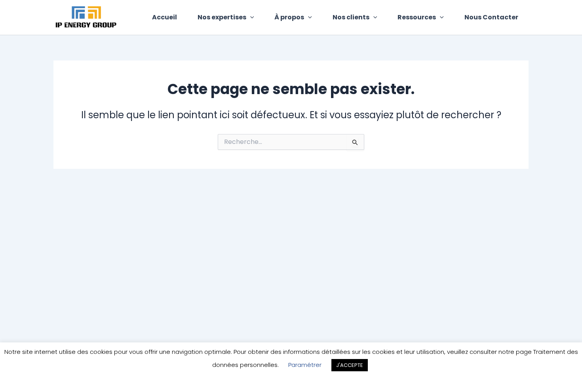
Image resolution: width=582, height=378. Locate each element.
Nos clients (351, 17)
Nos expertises (222, 17)
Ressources (417, 17)
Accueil (164, 17)
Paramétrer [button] (304, 365)
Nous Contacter (491, 17)
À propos (289, 17)
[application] (250, 17)
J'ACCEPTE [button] (349, 365)
